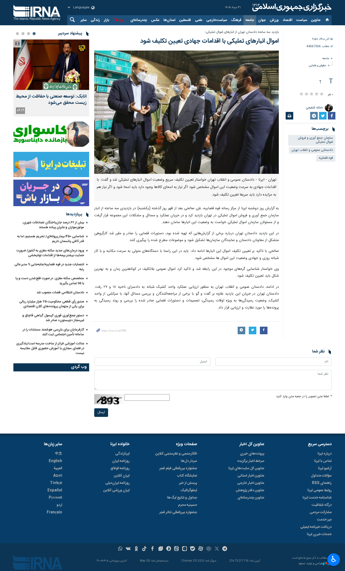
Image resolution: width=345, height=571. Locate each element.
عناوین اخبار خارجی (250, 483)
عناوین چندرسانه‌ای (250, 498)
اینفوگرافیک (188, 490)
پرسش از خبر (188, 483)
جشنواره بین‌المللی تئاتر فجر (178, 512)
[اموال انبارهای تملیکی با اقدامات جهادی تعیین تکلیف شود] (186, 112)
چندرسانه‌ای (138, 20)
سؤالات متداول (321, 476)
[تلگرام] (224, 549)
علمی (198, 20)
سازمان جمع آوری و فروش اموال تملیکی (315, 140)
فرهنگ (236, 20)
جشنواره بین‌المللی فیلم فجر (178, 468)
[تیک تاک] (144, 549)
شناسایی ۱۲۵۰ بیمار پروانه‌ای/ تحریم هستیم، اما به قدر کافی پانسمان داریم (50, 239)
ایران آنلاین (122, 476)
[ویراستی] (160, 549)
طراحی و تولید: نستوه (311, 564)
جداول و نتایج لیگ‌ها (182, 498)
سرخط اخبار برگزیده (250, 461)
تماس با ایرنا (323, 461)
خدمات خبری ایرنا (319, 534)
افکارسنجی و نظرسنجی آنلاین (176, 454)
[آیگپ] (184, 549)
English (55, 461)
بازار (106, 20)
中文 (58, 454)
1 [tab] (34, 33)
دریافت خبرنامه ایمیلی (316, 527)
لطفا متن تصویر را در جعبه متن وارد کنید (304, 396)
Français (54, 512)
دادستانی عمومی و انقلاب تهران (312, 150)
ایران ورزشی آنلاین (116, 490)
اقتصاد (287, 20)
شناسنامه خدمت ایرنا (317, 498)
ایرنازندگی (122, 454)
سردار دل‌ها (189, 461)
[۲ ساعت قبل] (51, 64)
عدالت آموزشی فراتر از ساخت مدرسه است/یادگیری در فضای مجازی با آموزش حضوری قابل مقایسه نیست (50, 348)
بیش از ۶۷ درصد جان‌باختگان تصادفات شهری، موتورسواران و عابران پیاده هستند (53, 225)
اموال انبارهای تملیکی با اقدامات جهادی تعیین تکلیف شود (209, 41)
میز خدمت (324, 520)
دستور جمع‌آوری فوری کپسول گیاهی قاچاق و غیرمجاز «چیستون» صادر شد (53, 318)
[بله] (192, 549)
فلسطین (185, 20)
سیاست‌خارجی (216, 20)
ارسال (101, 412)
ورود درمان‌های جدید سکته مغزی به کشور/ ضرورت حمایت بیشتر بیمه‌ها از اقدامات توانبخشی (50, 253)
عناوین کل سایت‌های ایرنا (246, 468)
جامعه (249, 20)
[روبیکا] (208, 549)
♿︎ (333, 559)
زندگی (95, 20)
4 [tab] (17, 33)
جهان (262, 20)
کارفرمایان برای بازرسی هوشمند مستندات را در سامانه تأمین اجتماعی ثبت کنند (53, 332)
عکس (155, 20)
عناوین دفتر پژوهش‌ (250, 490)
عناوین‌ (316, 20)
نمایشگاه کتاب (187, 476)
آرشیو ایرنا (325, 468)
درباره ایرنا (324, 454)
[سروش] (168, 549)
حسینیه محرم (187, 505)
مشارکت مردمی (321, 512)
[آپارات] (200, 549)
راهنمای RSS (322, 483)
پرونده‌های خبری (252, 454)
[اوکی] (136, 549)
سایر (84, 20)
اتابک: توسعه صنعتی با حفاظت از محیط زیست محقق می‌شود (51, 100)
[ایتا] (176, 549)
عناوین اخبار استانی (250, 476)
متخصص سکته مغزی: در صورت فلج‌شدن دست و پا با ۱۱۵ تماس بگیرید (49, 281)
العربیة (58, 468)
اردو (59, 505)
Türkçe (56, 483)
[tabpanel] (51, 77)
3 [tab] (22, 33)
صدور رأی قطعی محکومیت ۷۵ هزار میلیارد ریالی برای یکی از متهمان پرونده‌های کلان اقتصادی (51, 304)
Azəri (57, 476)
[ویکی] (128, 549)
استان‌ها (169, 20)
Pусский (55, 498)
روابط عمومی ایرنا (319, 490)
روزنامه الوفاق (120, 468)
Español (54, 490)
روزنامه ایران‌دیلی (117, 483)
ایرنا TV (118, 20)
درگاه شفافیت (322, 505)
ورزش (274, 20)
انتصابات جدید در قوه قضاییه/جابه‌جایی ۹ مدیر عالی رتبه (49, 267)
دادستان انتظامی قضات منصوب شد (60, 292)
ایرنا (291, 8)
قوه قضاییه (326, 158)
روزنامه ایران (121, 461)
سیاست (301, 20)
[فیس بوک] (152, 549)
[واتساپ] (120, 549)
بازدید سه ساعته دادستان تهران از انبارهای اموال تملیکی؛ (242, 32)
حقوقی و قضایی (317, 65)
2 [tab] (28, 33)
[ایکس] (216, 549)
